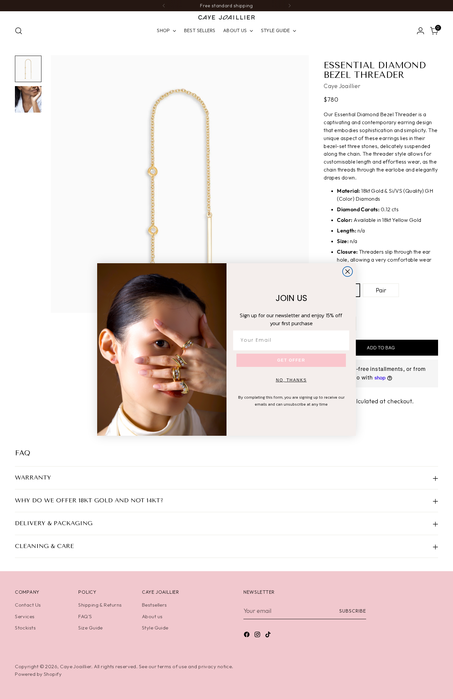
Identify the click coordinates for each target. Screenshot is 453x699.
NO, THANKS (291, 380)
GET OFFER (291, 360)
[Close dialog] (348, 271)
